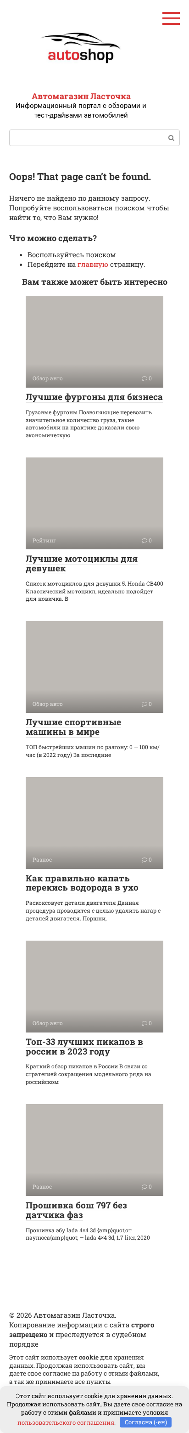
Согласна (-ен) (146, 1422)
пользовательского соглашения (65, 1422)
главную (93, 264)
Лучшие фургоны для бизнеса (94, 396)
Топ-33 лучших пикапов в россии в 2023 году (84, 1046)
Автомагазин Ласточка (81, 96)
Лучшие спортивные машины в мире (73, 726)
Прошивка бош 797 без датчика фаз (76, 1209)
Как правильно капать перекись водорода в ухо (82, 882)
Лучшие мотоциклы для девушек (82, 563)
